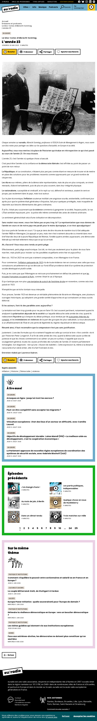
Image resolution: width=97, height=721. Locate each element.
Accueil (5, 21)
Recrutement (20, 700)
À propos (5, 2)
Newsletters (52, 2)
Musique (42, 7)
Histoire (14, 371)
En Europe (6, 33)
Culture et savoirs (16, 588)
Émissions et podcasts (12, 23)
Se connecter (79, 7)
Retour (11, 655)
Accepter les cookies (84, 716)
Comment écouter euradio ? (58, 709)
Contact (18, 698)
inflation (5, 371)
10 (60, 528)
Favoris (67, 7)
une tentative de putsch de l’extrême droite (46, 281)
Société (12, 598)
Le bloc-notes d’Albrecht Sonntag (17, 26)
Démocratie (25, 371)
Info (34, 7)
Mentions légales (21, 705)
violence (36, 371)
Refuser (66, 716)
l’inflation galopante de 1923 (30, 262)
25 (76, 528)
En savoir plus (51, 717)
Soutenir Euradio (67, 2)
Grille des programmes (21, 2)
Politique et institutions (18, 574)
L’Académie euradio (23, 702)
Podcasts (53, 7)
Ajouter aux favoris (70, 52)
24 (70, 528)
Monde (11, 633)
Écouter (11, 52)
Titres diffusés (38, 2)
